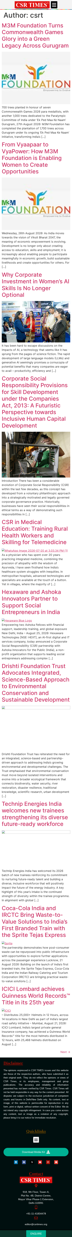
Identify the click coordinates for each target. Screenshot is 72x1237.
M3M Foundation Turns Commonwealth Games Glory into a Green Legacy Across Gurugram (35, 35)
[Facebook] (24, 1162)
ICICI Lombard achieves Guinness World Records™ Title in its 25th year (36, 995)
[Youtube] (40, 1162)
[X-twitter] (32, 1162)
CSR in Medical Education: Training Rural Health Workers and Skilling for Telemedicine (35, 532)
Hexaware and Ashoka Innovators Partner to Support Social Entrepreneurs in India (31, 602)
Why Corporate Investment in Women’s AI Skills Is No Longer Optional (35, 284)
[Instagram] (48, 1162)
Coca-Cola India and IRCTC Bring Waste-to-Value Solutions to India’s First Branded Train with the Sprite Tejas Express (34, 921)
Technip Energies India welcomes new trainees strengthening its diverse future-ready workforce (35, 813)
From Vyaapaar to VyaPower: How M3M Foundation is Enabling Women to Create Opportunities (32, 158)
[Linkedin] (16, 1162)
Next (65, 1052)
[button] (54, 4)
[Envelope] (56, 1162)
